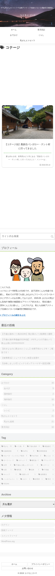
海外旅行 (29, 399)
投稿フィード (7, 530)
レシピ (29, 410)
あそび (29, 388)
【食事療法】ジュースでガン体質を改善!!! (20, 358)
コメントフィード (9, 536)
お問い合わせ (27, 568)
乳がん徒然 (29, 421)
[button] (52, 236)
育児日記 (27, 427)
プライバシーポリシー (40, 564)
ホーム (14, 564)
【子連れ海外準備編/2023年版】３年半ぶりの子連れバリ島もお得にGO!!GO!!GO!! (26, 341)
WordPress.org (8, 541)
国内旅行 (29, 394)
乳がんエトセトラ (27, 416)
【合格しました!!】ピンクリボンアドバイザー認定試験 (25, 363)
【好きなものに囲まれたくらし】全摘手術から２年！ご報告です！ (27, 350)
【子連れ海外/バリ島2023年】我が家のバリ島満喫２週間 (26, 334)
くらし (27, 405)
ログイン (5, 525)
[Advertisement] (27, 75)
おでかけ (27, 383)
